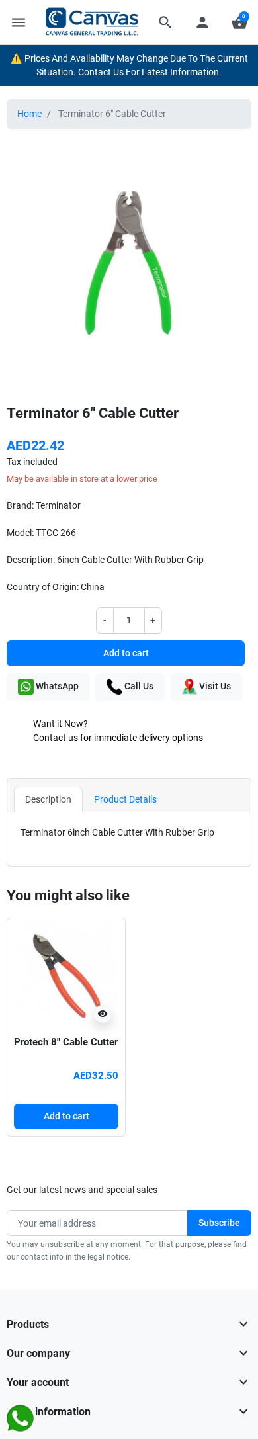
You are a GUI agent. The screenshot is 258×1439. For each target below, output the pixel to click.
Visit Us (214, 686)
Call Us (137, 686)
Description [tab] (48, 799)
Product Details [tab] (125, 799)
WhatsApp (56, 686)
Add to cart (126, 653)
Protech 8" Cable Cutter (66, 1042)
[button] (165, 22)
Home (29, 114)
